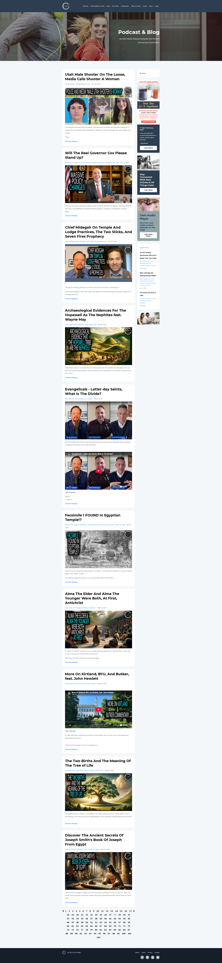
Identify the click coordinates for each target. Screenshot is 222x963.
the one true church (145, 285)
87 (129, 929)
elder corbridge (144, 279)
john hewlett (79, 684)
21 (82, 914)
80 (96, 929)
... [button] (69, 499)
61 (73, 926)
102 (98, 937)
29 (119, 914)
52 (96, 922)
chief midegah (70, 241)
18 (68, 914)
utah (88, 84)
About (151, 6)
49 (82, 922)
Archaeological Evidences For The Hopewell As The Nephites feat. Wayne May (95, 315)
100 (123, 933)
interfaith (68, 399)
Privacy (150, 952)
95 (99, 933)
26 (105, 914)
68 (105, 926)
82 (105, 929)
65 (91, 926)
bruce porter (69, 525)
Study (145, 6)
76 (77, 929)
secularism (142, 303)
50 (87, 922)
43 (119, 918)
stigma (148, 265)
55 (110, 922)
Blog (108, 6)
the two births (89, 770)
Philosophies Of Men (97, 6)
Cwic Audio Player (148, 235)
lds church (148, 300)
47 (73, 922)
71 (119, 926)
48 (77, 922)
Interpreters (125, 6)
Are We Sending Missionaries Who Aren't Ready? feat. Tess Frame (148, 255)
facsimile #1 (83, 525)
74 (68, 929)
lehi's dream (79, 770)
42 (115, 918)
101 (129, 933)
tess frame (153, 265)
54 (105, 922)
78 (87, 929)
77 (82, 929)
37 (91, 918)
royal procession (108, 525)
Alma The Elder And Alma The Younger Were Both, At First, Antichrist (92, 598)
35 (82, 918)
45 (129, 918)
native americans (100, 241)
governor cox (76, 162)
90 (76, 933)
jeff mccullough (77, 399)
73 (129, 926)
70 (115, 926)
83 (110, 929)
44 (124, 918)
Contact (157, 952)
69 (110, 926)
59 (129, 922)
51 (91, 922)
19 (73, 914)
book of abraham (71, 849)
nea (83, 162)
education (68, 162)
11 (102, 911)
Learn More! (148, 148)
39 (101, 918)
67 (101, 926)
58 (124, 922)
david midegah (80, 241)
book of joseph (82, 849)
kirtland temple (90, 684)
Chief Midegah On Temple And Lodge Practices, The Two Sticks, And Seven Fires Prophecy (98, 231)
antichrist (85, 608)
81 (101, 929)
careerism (142, 298)
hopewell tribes (82, 324)
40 (105, 918)
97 (109, 933)
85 (119, 929)
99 (118, 933)
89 (71, 933)
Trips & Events (136, 6)
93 (90, 933)
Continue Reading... (71, 141)
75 (73, 929)
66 (96, 926)
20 (77, 914)
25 (101, 914)
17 (130, 911)
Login (157, 6)
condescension (70, 770)
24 (96, 914)
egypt (76, 525)
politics (87, 162)
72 (124, 926)
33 (73, 918)
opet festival (97, 525)
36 (87, 918)
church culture (143, 261)
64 (87, 926)
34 (77, 918)
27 (110, 914)
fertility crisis (148, 298)
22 (87, 914)
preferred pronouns (97, 162)
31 (129, 914)
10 (98, 911)
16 (126, 911)
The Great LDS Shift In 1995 (148, 294)
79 (91, 929)
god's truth (151, 279)
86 (124, 929)
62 (77, 926)
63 (82, 926)
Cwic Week (148, 190)
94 (95, 933)
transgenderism (81, 84)
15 (121, 911)
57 (119, 922)
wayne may (92, 324)
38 (96, 918)
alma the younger (75, 608)
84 (115, 929)
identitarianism (70, 84)
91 (81, 933)
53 (101, 922)
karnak (90, 525)
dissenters (92, 608)
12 (107, 911)
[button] (98, 496)
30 (124, 914)
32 (68, 918)
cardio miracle (70, 684)
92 (85, 933)
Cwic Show (115, 6)
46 (68, 922)
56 (115, 922)
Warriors (85, 6)
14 (116, 911)
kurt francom (87, 399)
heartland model (71, 324)
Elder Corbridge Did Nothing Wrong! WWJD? (148, 274)
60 (68, 926)
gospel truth (143, 281)
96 (104, 933)
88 (67, 933)
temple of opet (119, 525)
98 (113, 933)
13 (112, 911)
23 (91, 914)
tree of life (99, 770)
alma (67, 608)
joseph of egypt (93, 849)
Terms (143, 952)
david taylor (90, 241)
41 (110, 918)
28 (115, 914)
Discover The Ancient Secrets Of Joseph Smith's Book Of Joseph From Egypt (94, 839)
